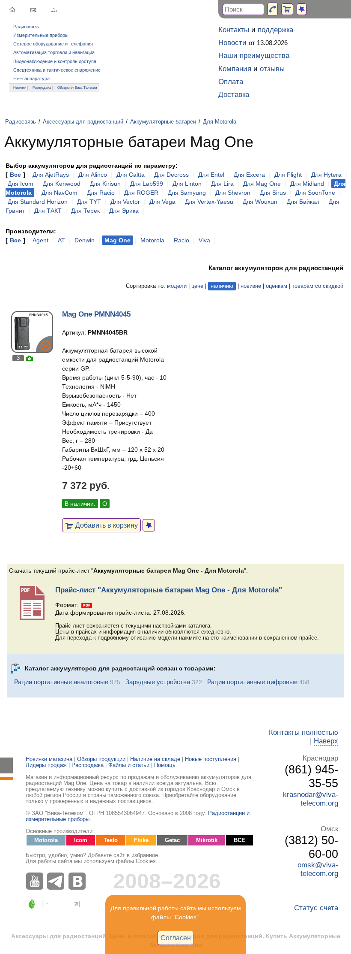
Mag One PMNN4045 (96, 314)
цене (197, 286)
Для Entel (211, 174)
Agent (40, 240)
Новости (232, 43)
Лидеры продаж (46, 765)
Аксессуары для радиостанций (83, 122)
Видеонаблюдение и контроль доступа (54, 61)
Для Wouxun (260, 201)
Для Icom (20, 183)
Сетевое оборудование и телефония (53, 43)
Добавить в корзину (106, 525)
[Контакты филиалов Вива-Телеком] (273, 9)
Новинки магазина (49, 759)
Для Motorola (219, 122)
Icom (80, 840)
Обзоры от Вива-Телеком (77, 87)
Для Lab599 (146, 183)
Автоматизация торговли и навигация (54, 52)
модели (177, 286)
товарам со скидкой (317, 286)
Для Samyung (187, 192)
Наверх (326, 741)
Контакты (233, 30)
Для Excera (249, 174)
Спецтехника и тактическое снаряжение (57, 69)
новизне (251, 286)
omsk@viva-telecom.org (317, 869)
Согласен (176, 938)
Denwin (84, 240)
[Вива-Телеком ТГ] (57, 881)
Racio (181, 240)
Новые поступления (210, 759)
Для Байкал (303, 201)
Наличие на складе (155, 759)
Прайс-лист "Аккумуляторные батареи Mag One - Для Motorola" (168, 590)
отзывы (272, 69)
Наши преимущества (253, 55)
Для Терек (85, 210)
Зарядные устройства (157, 681)
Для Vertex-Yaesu (209, 201)
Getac (172, 840)
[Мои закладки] (301, 9)
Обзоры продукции (101, 759)
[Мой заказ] (287, 9)
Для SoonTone (315, 192)
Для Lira (222, 183)
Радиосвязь (26, 26)
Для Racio (101, 192)
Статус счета (316, 908)
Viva (204, 240)
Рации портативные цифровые (252, 681)
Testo (111, 840)
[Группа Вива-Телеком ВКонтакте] (79, 881)
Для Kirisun (105, 183)
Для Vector (125, 201)
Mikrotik (206, 840)
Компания (234, 69)
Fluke (141, 840)
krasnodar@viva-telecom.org (310, 799)
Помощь (165, 765)
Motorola (152, 240)
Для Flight (288, 174)
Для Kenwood (61, 183)
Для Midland (307, 183)
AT (61, 240)
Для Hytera (326, 174)
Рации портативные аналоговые (61, 681)
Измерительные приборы (40, 35)
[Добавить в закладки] (149, 525)
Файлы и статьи (128, 765)
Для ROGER (141, 192)
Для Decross (171, 174)
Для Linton (187, 183)
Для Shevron (232, 192)
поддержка (275, 30)
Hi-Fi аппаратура (31, 78)
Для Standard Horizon (38, 201)
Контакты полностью (303, 732)
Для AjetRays (51, 174)
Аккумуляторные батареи (163, 122)
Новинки (19, 87)
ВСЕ (239, 840)
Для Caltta (130, 174)
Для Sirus (273, 192)
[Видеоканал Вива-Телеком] (36, 881)
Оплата (230, 82)
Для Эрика (124, 210)
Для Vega (162, 201)
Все (15, 174)
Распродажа (42, 87)
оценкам (276, 286)
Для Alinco (92, 174)
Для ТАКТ (48, 210)
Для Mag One (262, 183)
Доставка (233, 95)
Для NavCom (59, 192)
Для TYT (89, 201)
